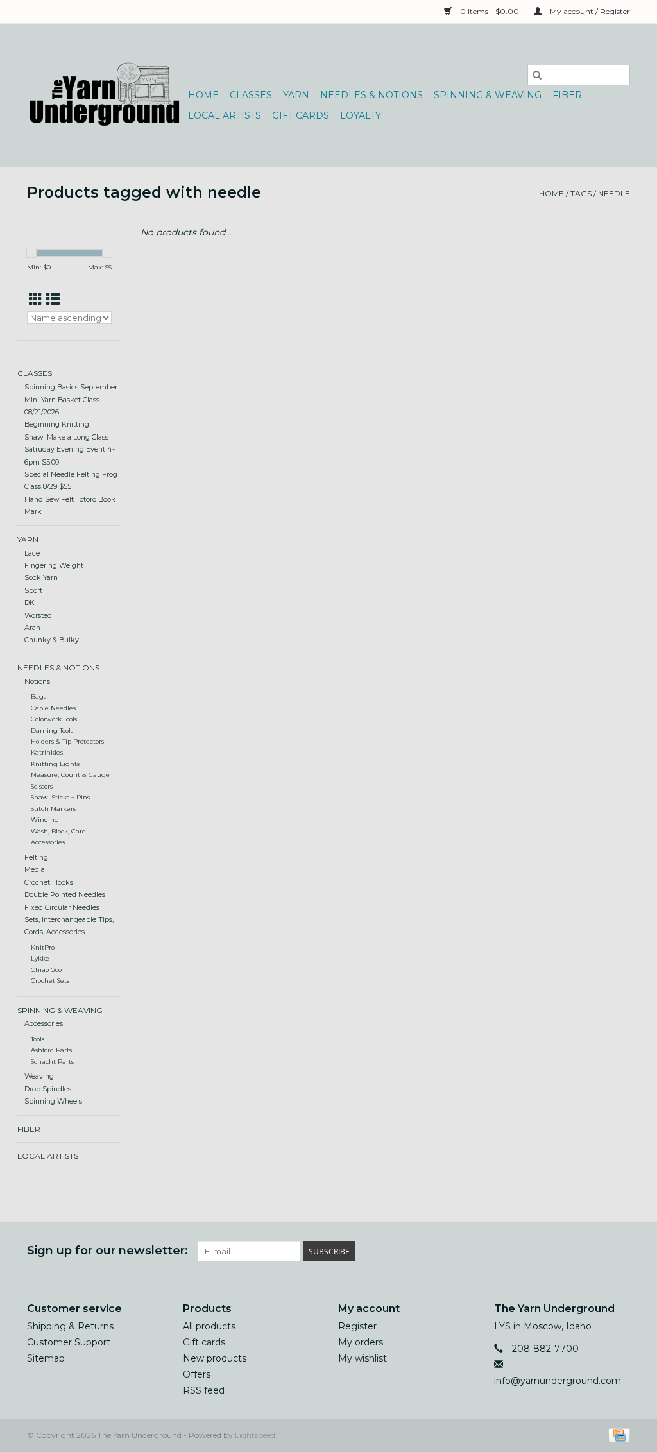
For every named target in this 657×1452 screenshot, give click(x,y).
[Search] (537, 75)
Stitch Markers (53, 808)
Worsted (38, 615)
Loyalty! (361, 115)
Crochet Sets (50, 980)
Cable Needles (53, 708)
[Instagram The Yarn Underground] (620, 1251)
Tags (581, 193)
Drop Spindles (47, 1089)
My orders (360, 1342)
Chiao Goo (46, 969)
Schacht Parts (52, 1061)
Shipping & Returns (70, 1326)
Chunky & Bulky (51, 640)
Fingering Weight (53, 565)
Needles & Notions (371, 95)
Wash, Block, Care (58, 831)
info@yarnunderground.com (557, 1381)
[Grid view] (35, 299)
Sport (33, 590)
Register (357, 1326)
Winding (45, 819)
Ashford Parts (51, 1050)
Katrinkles (47, 752)
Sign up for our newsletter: (107, 1251)
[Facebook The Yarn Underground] (573, 1251)
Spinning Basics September (70, 387)
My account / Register (589, 11)
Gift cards (300, 115)
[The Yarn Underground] (105, 95)
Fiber (567, 95)
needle (614, 193)
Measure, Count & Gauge (70, 774)
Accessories (48, 842)
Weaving (39, 1076)
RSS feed (204, 1390)
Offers (196, 1374)
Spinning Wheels (53, 1101)
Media (34, 870)
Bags (38, 696)
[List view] (53, 299)
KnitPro (43, 947)
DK (29, 603)
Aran (32, 628)
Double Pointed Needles (64, 895)
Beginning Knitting (56, 424)
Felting (36, 857)
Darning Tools (52, 730)
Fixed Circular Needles (61, 907)
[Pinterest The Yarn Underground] (596, 1251)
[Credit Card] (617, 1434)
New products (214, 1358)
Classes (251, 95)
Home (203, 95)
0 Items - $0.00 (489, 11)
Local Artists (224, 115)
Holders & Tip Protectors (67, 741)
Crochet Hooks (48, 882)
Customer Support (68, 1342)
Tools (37, 1039)
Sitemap (46, 1358)
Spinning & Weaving (488, 95)
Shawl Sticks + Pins (60, 797)
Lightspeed (255, 1435)
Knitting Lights (55, 763)
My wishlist (362, 1358)
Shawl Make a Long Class (66, 437)
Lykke (40, 958)
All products (209, 1326)
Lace (32, 553)
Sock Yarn (41, 578)
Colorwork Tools (54, 718)
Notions (37, 682)
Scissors (42, 786)
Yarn (296, 95)
